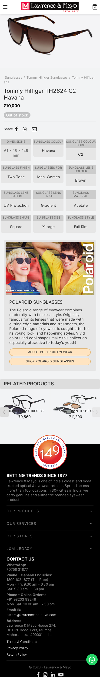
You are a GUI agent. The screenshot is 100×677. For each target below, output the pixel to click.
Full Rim (80, 226)
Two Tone (16, 176)
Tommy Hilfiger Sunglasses (47, 77)
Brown (80, 180)
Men (41, 176)
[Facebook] (16, 129)
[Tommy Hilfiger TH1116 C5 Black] (75, 405)
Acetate (81, 205)
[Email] (34, 129)
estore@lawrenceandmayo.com (31, 615)
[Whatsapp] (24, 129)
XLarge (48, 226)
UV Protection (16, 205)
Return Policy (17, 654)
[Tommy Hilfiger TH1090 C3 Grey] (24, 405)
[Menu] (5, 7)
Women (53, 176)
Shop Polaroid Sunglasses (50, 361)
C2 (80, 154)
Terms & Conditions (22, 642)
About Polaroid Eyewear (50, 352)
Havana (48, 150)
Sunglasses (13, 77)
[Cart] (95, 7)
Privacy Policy (17, 648)
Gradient (48, 205)
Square (16, 226)
